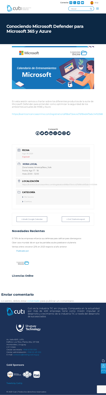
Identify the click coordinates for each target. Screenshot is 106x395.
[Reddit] (46, 133)
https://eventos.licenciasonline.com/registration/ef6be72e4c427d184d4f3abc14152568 (57, 114)
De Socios (29, 197)
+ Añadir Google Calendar (32, 219)
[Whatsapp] (55, 133)
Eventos (28, 201)
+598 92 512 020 (30, 349)
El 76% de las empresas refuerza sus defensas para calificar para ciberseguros (46, 238)
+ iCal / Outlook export (75, 219)
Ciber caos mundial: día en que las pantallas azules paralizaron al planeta (44, 242)
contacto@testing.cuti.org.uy (26, 354)
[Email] (60, 133)
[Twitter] (42, 133)
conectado (33, 301)
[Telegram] (68, 133)
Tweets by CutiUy (14, 383)
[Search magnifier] (91, 9)
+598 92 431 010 (34, 352)
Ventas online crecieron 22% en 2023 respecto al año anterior (39, 247)
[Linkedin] (51, 133)
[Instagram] (64, 133)
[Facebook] (38, 133)
